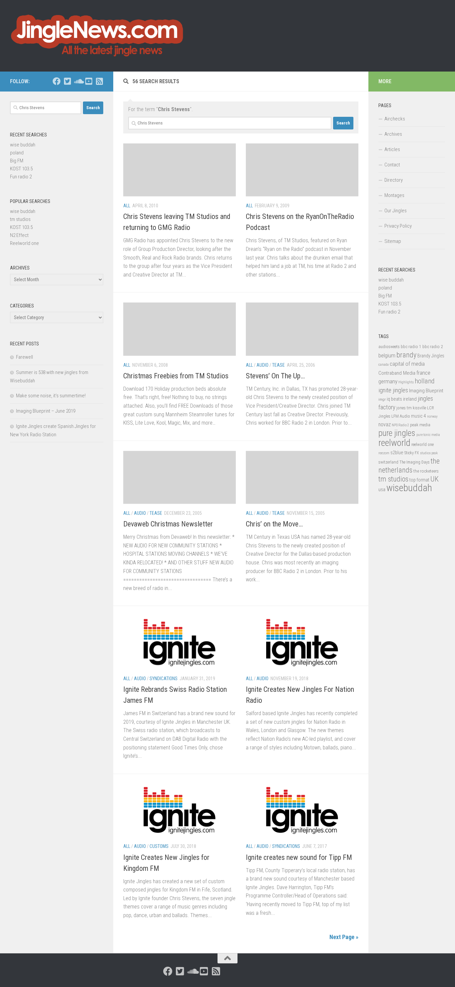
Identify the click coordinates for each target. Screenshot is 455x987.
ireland (410, 399)
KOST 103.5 (21, 169)
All (126, 205)
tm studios (20, 219)
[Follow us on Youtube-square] (89, 81)
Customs (159, 846)
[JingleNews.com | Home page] (97, 35)
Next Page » (343, 936)
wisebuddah (409, 488)
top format (419, 480)
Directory (393, 180)
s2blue (396, 453)
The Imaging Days (414, 462)
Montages (394, 195)
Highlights (406, 382)
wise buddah (22, 145)
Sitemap (392, 241)
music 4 (418, 416)
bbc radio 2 (432, 346)
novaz (384, 424)
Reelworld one (24, 243)
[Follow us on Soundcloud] (78, 81)
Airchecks (394, 119)
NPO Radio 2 (400, 425)
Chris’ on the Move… (274, 524)
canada (383, 364)
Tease (278, 365)
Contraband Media (396, 373)
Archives (393, 134)
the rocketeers (426, 471)
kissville (419, 408)
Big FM (16, 161)
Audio (262, 365)
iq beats (394, 399)
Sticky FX (411, 453)
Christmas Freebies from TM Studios (175, 376)
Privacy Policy (398, 226)
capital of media (407, 363)
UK (434, 479)
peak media (420, 424)
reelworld (394, 442)
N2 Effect (19, 235)
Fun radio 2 (21, 177)
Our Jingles (395, 211)
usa (381, 490)
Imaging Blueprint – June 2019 (45, 411)
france (423, 372)
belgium (386, 355)
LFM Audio (400, 416)
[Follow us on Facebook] (57, 81)
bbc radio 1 (411, 346)
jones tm (404, 407)
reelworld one (422, 444)
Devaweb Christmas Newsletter (168, 524)
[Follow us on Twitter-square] (67, 81)
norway (432, 416)
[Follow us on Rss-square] (99, 81)
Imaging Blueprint (426, 391)
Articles (392, 149)
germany (387, 381)
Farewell (24, 357)
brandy (406, 354)
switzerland (388, 462)
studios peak (429, 453)
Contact (392, 165)
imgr (382, 399)
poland (17, 153)
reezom (383, 453)
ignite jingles (393, 390)
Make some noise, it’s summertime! (51, 396)
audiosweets (389, 346)
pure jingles (396, 433)
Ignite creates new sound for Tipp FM (299, 857)
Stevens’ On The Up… (275, 376)
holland (424, 381)
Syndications (164, 678)
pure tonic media (428, 435)
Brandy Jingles (430, 355)
